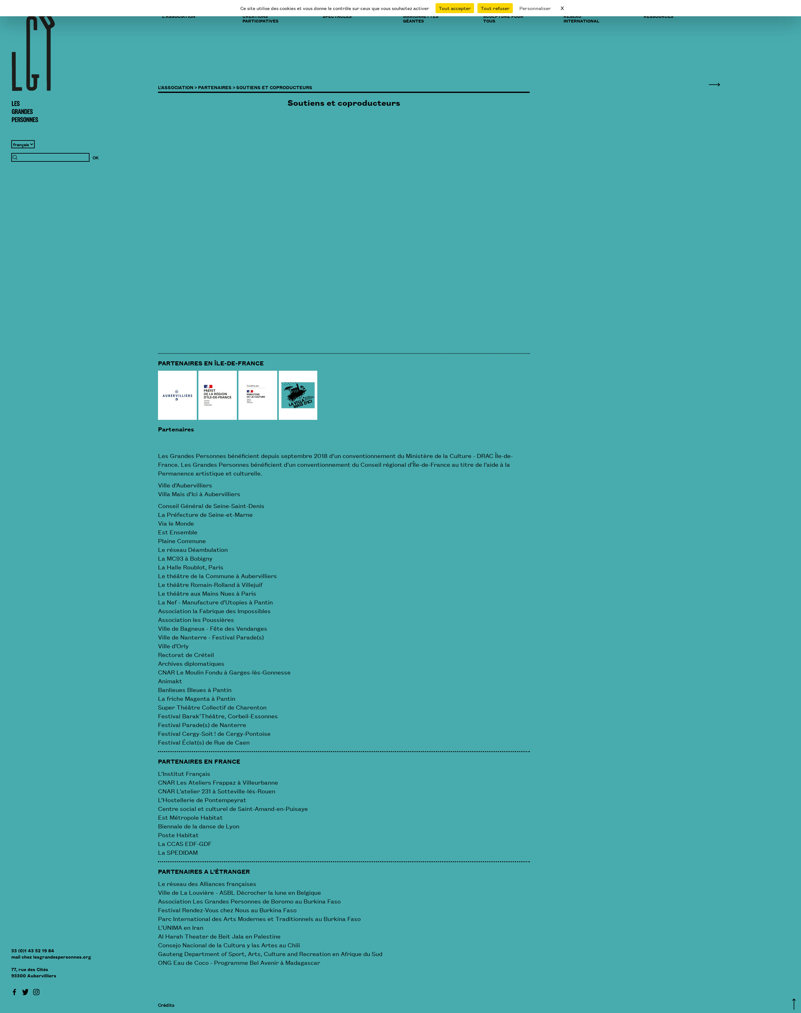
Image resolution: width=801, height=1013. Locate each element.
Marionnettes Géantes (420, 18)
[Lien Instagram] (36, 991)
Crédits (166, 1004)
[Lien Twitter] (25, 991)
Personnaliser (535, 8)
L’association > (177, 87)
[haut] (794, 1003)
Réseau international (581, 18)
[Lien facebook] (14, 991)
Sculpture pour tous (503, 18)
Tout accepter (455, 8)
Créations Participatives (260, 18)
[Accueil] (33, 67)
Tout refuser (495, 8)
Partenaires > (216, 87)
